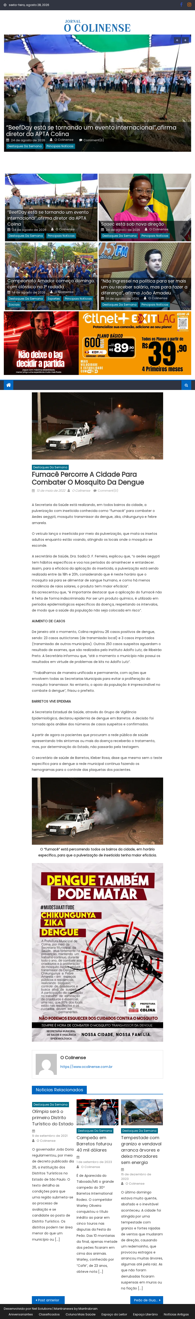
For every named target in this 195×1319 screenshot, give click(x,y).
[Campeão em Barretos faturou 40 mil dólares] (97, 1112)
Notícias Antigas (176, 1314)
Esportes (54, 299)
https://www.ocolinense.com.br (86, 1066)
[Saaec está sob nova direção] (145, 207)
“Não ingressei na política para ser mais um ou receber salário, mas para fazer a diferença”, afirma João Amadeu (144, 287)
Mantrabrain (88, 1308)
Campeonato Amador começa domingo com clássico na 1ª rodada (50, 284)
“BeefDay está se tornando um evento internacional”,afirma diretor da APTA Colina (91, 131)
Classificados (49, 1314)
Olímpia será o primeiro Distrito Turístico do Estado (52, 1117)
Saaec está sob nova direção (132, 224)
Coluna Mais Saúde (81, 1314)
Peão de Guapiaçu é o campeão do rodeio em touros (148, 1300)
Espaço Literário (145, 1314)
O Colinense (63, 140)
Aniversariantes (21, 1314)
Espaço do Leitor (114, 1314)
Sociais (14, 305)
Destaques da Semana (25, 146)
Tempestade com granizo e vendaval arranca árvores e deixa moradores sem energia (141, 1150)
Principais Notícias (60, 146)
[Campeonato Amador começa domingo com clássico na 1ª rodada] (51, 276)
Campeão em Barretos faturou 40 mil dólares (94, 1144)
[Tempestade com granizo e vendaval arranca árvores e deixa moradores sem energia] (142, 1112)
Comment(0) (93, 140)
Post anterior (48, 1300)
